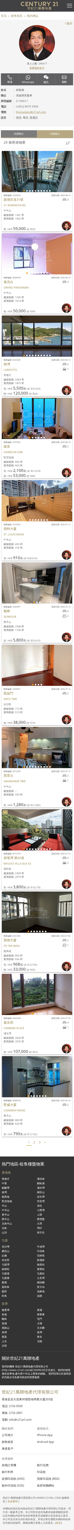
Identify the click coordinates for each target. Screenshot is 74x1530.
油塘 (39, 1295)
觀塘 (4, 1282)
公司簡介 (7, 1435)
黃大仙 (41, 1287)
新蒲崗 (41, 1260)
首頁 (4, 16)
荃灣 (39, 1332)
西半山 (5, 1219)
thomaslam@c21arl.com (31, 112)
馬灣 (4, 1332)
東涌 (39, 1310)
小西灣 (41, 1210)
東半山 (5, 1214)
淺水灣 (41, 1187)
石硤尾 (41, 1255)
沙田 (4, 1345)
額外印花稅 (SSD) (13, 1485)
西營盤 (41, 1219)
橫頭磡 (41, 1282)
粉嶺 (4, 1314)
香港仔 (5, 1178)
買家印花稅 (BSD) (48, 1479)
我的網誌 (32, 16)
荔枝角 (5, 1287)
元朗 (39, 1341)
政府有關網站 (45, 1485)
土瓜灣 (41, 1278)
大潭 (39, 1223)
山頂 (4, 1232)
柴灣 (4, 1192)
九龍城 (5, 1273)
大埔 (39, 1323)
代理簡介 (19, 133)
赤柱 (39, 1205)
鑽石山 (5, 1251)
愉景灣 (5, 1310)
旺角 (4, 1295)
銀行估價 (42, 1465)
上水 (4, 1341)
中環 (4, 1183)
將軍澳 (41, 1314)
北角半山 (7, 1223)
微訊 (45, 82)
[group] (37, 171)
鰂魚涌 (41, 1183)
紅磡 (4, 1255)
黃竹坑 (41, 1232)
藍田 (4, 1291)
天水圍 (41, 1327)
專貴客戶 (7, 1449)
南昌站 (41, 1264)
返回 (68, 23)
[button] (68, 143)
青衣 (39, 1336)
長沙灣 (5, 1246)
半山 (4, 1205)
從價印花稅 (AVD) (13, 1479)
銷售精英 (16, 16)
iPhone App (45, 1435)
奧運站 (41, 1269)
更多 (58, 1522)
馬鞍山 (5, 1327)
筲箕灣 (41, 1201)
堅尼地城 (7, 1201)
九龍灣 (5, 1264)
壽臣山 (41, 1192)
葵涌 (4, 1323)
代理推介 (55, 133)
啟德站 (5, 1269)
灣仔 (39, 1228)
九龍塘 (5, 1278)
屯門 (39, 1319)
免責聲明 (13, 1501)
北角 (4, 1228)
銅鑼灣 (5, 1187)
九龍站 (41, 1273)
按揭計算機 (9, 1465)
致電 (9, 82)
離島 (4, 1319)
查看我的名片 (37, 68)
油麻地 (41, 1291)
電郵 (64, 82)
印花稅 (41, 1472)
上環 (39, 1214)
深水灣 (41, 1196)
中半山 (5, 1210)
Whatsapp (28, 82)
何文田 (5, 1260)
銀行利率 (7, 1472)
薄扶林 (41, 1178)
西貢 (4, 1336)
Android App (45, 1442)
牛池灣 (41, 1246)
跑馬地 (5, 1196)
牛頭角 (41, 1251)
